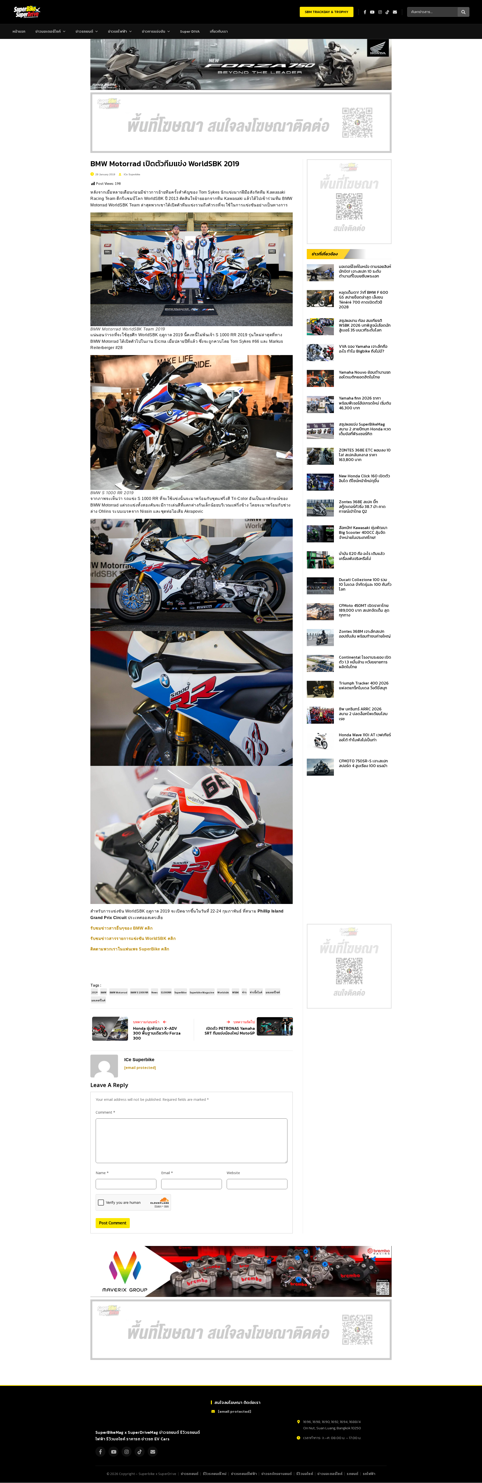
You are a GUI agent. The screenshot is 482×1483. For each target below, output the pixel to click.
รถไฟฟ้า (369, 1473)
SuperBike (180, 992)
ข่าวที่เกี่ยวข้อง (325, 254)
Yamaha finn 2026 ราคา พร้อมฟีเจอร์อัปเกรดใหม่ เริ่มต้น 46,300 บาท (365, 403)
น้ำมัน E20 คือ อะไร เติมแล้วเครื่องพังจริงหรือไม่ (362, 555)
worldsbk (223, 992)
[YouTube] (113, 1452)
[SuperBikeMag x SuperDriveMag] (119, 1413)
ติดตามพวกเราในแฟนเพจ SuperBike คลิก (129, 949)
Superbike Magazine (202, 992)
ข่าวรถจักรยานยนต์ (276, 1473)
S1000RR (166, 992)
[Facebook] (100, 1452)
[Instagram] (127, 1452)
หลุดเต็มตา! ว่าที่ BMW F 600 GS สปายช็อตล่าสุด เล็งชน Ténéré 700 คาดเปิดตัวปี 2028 (363, 299)
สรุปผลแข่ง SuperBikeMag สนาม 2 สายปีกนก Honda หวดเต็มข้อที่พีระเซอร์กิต (365, 429)
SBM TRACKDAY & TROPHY (326, 12)
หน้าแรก (19, 31)
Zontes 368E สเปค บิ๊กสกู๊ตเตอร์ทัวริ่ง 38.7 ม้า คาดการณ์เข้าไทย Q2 (362, 506)
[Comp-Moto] (317, 1407)
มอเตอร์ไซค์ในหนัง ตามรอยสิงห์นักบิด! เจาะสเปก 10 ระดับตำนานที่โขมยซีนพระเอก (365, 271)
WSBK (235, 992)
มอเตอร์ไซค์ (273, 992)
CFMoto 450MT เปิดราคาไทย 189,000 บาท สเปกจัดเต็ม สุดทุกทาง (364, 610)
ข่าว (244, 992)
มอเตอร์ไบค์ (98, 1000)
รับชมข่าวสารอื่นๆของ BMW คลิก (121, 928)
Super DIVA (190, 31)
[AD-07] (241, 122)
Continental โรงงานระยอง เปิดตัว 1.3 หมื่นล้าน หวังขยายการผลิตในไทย (365, 662)
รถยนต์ (352, 1473)
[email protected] (140, 1067)
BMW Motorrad (118, 992)
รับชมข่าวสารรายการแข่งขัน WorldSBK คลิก (133, 938)
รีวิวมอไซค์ (304, 1473)
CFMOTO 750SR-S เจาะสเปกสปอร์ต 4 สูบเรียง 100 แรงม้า (363, 763)
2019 (94, 992)
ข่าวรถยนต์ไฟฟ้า (244, 1473)
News (154, 992)
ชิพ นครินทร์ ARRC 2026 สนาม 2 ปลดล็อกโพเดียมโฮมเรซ (363, 713)
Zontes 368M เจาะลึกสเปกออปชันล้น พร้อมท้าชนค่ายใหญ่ (365, 633)
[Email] (153, 1452)
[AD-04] (349, 201)
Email (167, 1173)
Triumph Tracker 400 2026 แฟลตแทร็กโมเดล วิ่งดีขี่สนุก (364, 685)
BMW (103, 992)
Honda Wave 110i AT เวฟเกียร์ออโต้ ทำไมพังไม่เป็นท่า (365, 737)
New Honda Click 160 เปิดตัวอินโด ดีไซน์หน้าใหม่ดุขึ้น (364, 478)
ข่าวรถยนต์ (84, 31)
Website (233, 1173)
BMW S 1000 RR (139, 992)
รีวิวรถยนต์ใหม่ (214, 1473)
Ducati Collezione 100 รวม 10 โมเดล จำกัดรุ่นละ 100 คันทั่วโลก (365, 584)
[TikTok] (140, 1452)
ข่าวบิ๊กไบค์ (256, 992)
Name (102, 1173)
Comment (105, 1112)
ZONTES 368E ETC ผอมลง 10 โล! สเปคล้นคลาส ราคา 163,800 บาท (365, 455)
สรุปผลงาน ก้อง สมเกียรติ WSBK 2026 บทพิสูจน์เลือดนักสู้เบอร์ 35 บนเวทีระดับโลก (365, 325)
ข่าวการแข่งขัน (153, 31)
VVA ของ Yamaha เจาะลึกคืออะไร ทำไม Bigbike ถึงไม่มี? (363, 348)
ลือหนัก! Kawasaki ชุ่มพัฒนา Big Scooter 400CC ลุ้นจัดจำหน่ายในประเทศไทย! (363, 532)
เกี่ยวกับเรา (219, 31)
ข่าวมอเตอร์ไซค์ (48, 31)
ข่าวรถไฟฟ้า (117, 31)
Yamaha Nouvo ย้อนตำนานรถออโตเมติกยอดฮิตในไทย (365, 374)
